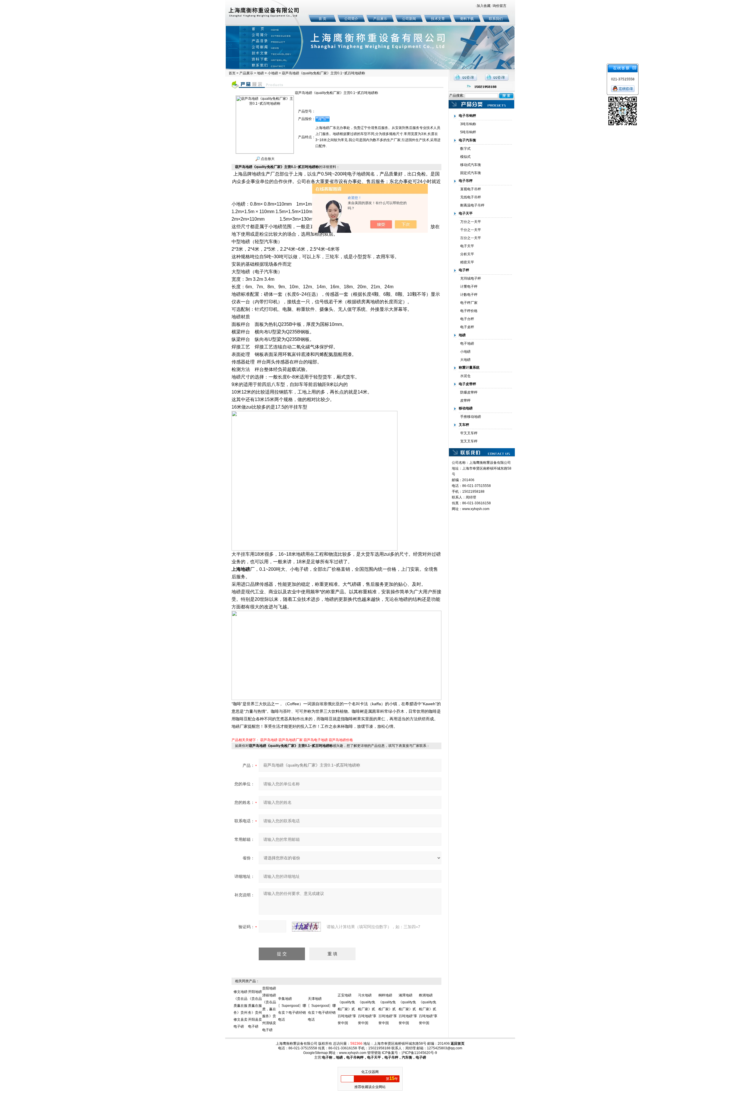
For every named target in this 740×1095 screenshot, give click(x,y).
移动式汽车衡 (470, 165)
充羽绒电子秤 (470, 278)
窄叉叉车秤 (469, 433)
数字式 (465, 149)
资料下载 (467, 19)
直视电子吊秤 (470, 189)
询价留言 (499, 6)
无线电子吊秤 (470, 197)
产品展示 (380, 19)
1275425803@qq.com (444, 1048)
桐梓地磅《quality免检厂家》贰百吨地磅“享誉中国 (387, 1009)
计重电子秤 (469, 287)
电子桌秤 (467, 327)
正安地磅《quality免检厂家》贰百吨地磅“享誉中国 (347, 1009)
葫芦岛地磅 (269, 740)
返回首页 (458, 1044)
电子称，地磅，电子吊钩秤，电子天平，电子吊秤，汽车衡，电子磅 (374, 1057)
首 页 (322, 19)
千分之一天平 (470, 230)
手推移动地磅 (470, 417)
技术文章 (438, 19)
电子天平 (467, 246)
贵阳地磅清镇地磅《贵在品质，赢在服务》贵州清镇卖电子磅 (269, 1009)
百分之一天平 (470, 238)
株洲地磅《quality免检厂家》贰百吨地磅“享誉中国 (428, 1009)
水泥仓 (465, 376)
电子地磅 (467, 343)
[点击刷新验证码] (306, 927)
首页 (232, 73)
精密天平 (467, 262)
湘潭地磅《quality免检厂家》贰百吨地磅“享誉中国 (408, 1009)
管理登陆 (374, 1053)
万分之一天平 (470, 222)
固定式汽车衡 (470, 173)
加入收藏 (484, 6)
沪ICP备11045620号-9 (419, 1053)
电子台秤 (467, 319)
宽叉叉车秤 (469, 441)
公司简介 (351, 19)
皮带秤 (465, 400)
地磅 (260, 73)
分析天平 (467, 254)
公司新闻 (409, 19)
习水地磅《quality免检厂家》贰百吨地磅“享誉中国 (367, 1009)
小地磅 (273, 73)
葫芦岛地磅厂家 (290, 740)
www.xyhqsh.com (475, 509)
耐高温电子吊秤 (472, 205)
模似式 (465, 157)
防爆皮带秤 (469, 392)
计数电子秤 (469, 295)
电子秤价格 (469, 311)
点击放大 (267, 159)
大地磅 (465, 360)
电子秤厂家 (469, 303)
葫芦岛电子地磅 (316, 740)
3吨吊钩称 (468, 124)
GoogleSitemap (315, 1053)
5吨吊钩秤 (468, 132)
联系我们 (496, 19)
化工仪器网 (370, 1072)
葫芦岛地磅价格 (341, 740)
